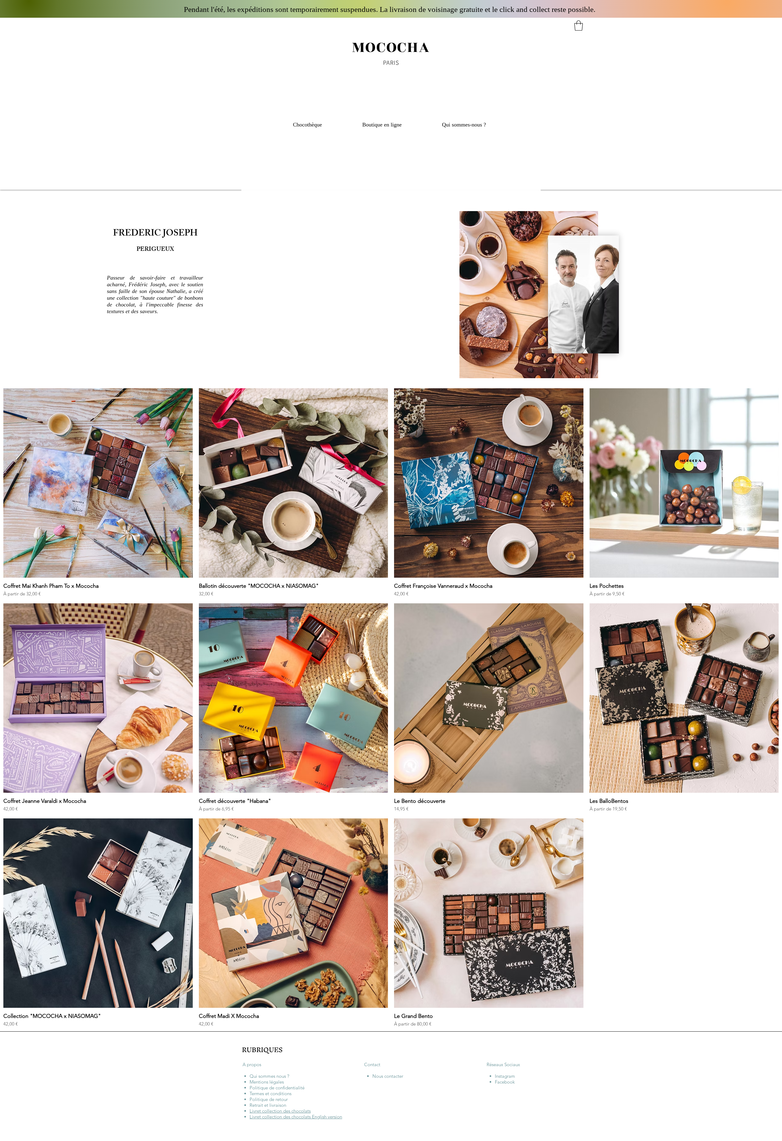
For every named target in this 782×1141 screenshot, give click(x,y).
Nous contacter (387, 1076)
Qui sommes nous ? (269, 1076)
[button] (578, 25)
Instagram (505, 1076)
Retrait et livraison (268, 1105)
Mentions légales (267, 1082)
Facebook (505, 1082)
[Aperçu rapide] (98, 483)
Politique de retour (269, 1099)
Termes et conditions (270, 1093)
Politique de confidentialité (277, 1088)
